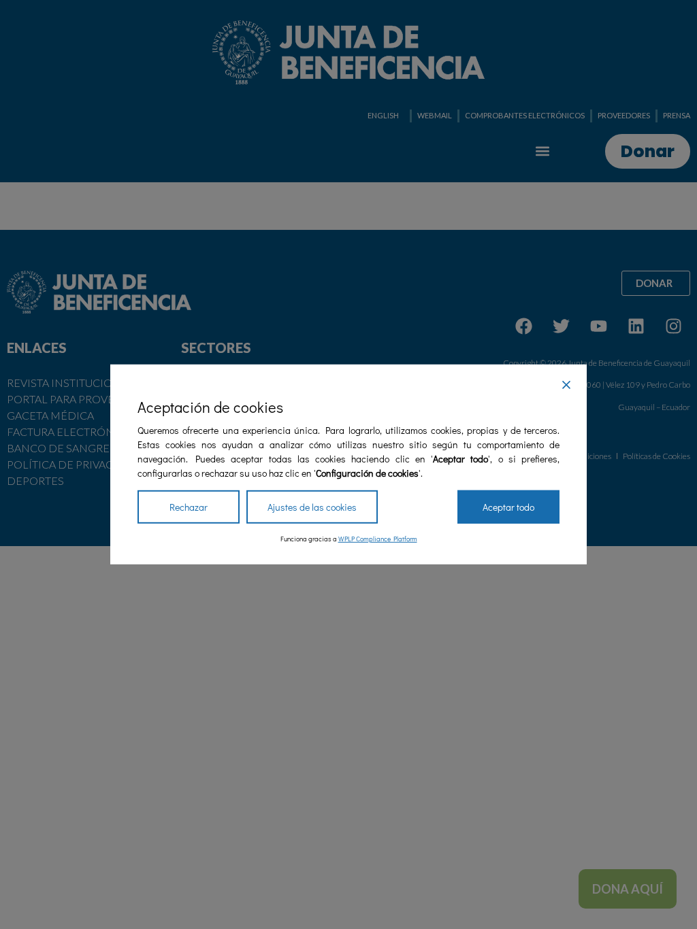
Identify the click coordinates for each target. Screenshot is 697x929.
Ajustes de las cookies (312, 507)
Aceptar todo (508, 507)
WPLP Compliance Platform (377, 539)
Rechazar (188, 507)
